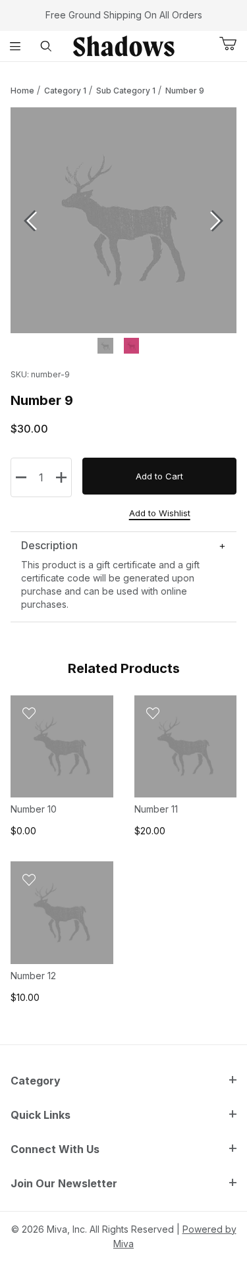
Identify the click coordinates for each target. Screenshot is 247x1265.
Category (36, 1080)
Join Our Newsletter (64, 1183)
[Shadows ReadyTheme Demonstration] (124, 45)
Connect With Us (55, 1149)
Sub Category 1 (125, 90)
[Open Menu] (15, 46)
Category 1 (65, 90)
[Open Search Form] (46, 46)
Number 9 (184, 90)
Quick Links (40, 1114)
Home (22, 90)
